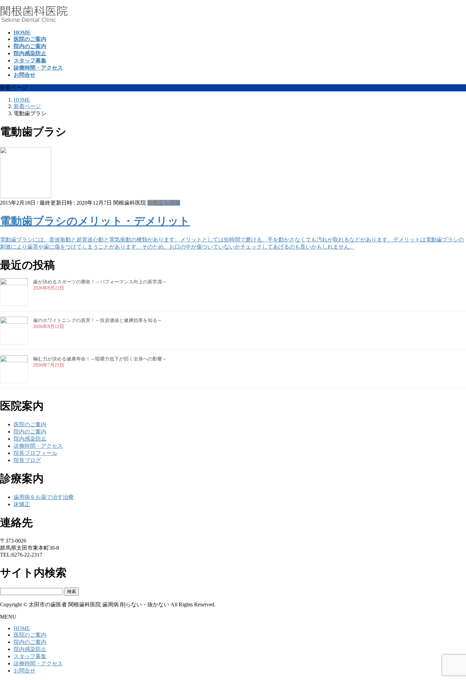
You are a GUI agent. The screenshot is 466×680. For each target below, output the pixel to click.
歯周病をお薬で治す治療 (44, 497)
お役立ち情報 (163, 203)
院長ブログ (27, 460)
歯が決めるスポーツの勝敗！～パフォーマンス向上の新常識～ (100, 281)
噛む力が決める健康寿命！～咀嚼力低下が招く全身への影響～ (100, 358)
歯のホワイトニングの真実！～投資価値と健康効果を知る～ (97, 320)
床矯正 (22, 504)
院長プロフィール (35, 453)
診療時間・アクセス (38, 446)
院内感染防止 (30, 439)
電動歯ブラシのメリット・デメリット (95, 221)
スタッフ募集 (30, 656)
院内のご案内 (30, 431)
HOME (22, 628)
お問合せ (24, 671)
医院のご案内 (30, 424)
